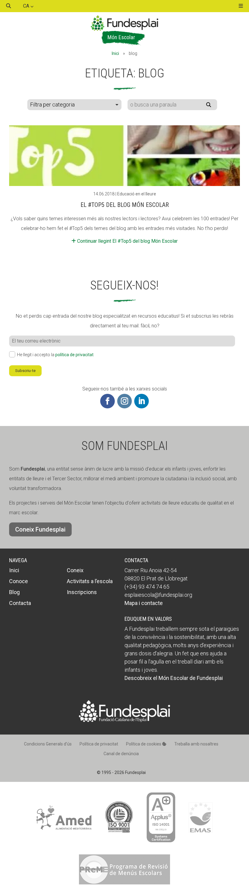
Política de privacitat (99, 744)
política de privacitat (74, 354)
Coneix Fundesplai (40, 529)
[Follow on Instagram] (124, 401)
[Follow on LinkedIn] (141, 401)
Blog (14, 592)
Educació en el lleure (136, 193)
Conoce (18, 581)
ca (26, 6)
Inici (115, 53)
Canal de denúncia (121, 753)
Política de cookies (144, 744)
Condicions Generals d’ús (48, 744)
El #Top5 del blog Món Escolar (124, 204)
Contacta (20, 603)
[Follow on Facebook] (107, 401)
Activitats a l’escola (90, 581)
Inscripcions (82, 592)
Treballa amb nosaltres (196, 744)
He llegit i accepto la (55, 354)
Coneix (75, 570)
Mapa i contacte (143, 603)
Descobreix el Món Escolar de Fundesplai (173, 678)
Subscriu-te (25, 370)
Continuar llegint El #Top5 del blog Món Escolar (127, 241)
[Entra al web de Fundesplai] (124, 720)
